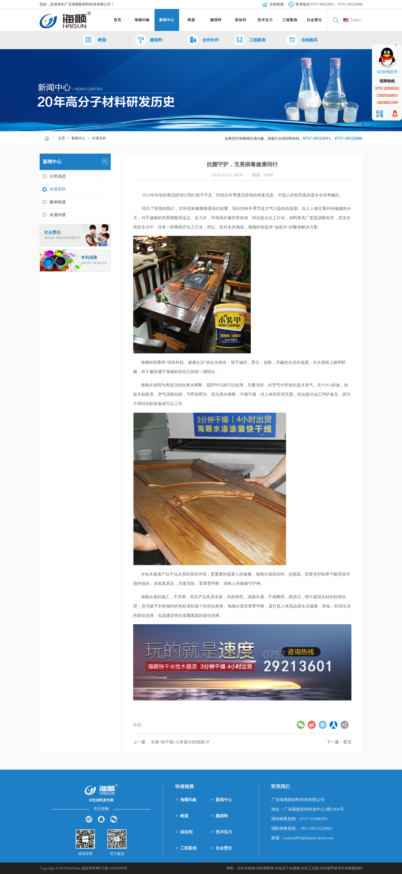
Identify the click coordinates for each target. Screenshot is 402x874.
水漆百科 (99, 138)
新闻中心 (78, 138)
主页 (61, 138)
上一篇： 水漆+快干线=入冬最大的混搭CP (171, 742)
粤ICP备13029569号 (111, 868)
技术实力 (224, 832)
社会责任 (52, 232)
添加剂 (186, 832)
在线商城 (276, 4)
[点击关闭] (396, 43)
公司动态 (57, 176)
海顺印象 (188, 799)
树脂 (102, 40)
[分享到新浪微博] (89, 819)
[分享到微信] (113, 819)
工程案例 (257, 40)
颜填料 (156, 40)
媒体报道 (57, 202)
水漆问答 (57, 215)
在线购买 (309, 40)
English (356, 20)
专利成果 (89, 257)
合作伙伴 (210, 40)
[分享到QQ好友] (101, 819)
